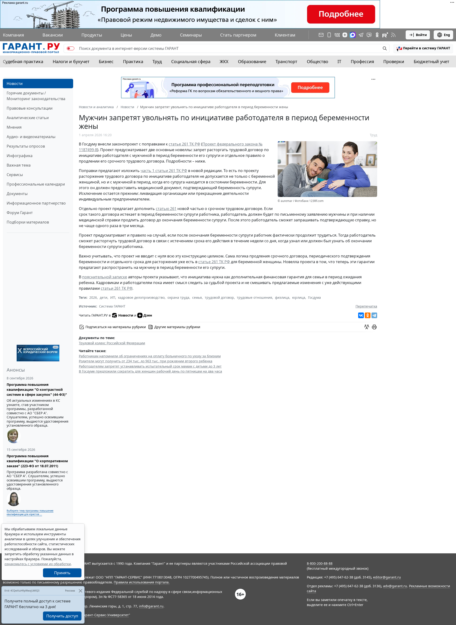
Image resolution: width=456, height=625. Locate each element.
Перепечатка (366, 306)
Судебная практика (23, 61)
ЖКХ (224, 61)
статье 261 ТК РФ (184, 144)
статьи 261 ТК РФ (116, 288)
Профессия (362, 61)
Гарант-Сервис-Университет (105, 615)
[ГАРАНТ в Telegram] (361, 35)
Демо (156, 35)
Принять (62, 572)
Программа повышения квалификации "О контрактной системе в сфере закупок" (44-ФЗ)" (37, 389)
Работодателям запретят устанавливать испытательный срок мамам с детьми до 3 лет (150, 366)
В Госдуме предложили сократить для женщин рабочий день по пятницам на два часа (150, 371)
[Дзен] (344, 35)
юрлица (298, 297)
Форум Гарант (20, 212)
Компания (13, 35)
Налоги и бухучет (71, 61)
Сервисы (15, 174)
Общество (317, 61)
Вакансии (53, 35)
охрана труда (178, 297)
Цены (126, 35)
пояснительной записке (104, 277)
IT (339, 61)
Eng (447, 35)
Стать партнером (238, 35)
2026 (93, 297)
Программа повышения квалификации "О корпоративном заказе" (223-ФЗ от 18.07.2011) (37, 461)
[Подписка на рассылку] (321, 35)
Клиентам (285, 35)
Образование (252, 61)
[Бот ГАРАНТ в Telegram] (369, 35)
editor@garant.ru (387, 577)
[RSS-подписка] (393, 35)
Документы (17, 193)
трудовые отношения (254, 297)
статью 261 (166, 208)
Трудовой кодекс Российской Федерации (112, 343)
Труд (157, 61)
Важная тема (19, 165)
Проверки (393, 61)
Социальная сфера (190, 61)
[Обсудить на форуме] (367, 327)
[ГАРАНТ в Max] (353, 35)
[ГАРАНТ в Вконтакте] (337, 35)
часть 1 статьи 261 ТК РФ (164, 170)
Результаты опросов (26, 146)
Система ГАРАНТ (112, 306)
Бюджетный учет (431, 61)
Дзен (147, 315)
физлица (282, 297)
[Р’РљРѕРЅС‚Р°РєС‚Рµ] (361, 315)
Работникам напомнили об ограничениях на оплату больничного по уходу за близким (150, 356)
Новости (15, 83)
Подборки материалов (28, 222)
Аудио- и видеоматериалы (31, 136)
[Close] (80, 590)
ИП (112, 297)
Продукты (91, 35)
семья (197, 297)
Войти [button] (421, 35)
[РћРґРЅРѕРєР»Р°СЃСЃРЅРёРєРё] (367, 315)
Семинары (191, 35)
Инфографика (20, 155)
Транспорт (286, 61)
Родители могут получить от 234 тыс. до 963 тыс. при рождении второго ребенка (145, 361)
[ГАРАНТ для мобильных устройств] (329, 35)
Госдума (314, 297)
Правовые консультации (29, 108)
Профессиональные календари (36, 184)
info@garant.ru (151, 606)
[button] (423, 48)
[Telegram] (374, 315)
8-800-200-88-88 (319, 563)
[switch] (70, 48)
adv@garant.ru (395, 586)
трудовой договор (219, 297)
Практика (133, 61)
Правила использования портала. (142, 582)
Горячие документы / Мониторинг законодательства (36, 95)
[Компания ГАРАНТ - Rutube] (385, 35)
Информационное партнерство (36, 203)
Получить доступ (62, 616)
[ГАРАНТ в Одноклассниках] (377, 35)
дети (103, 297)
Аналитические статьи (28, 117)
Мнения (14, 127)
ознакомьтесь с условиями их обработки (38, 564)
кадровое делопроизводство (141, 297)
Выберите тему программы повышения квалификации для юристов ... (30, 512)
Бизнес (106, 61)
